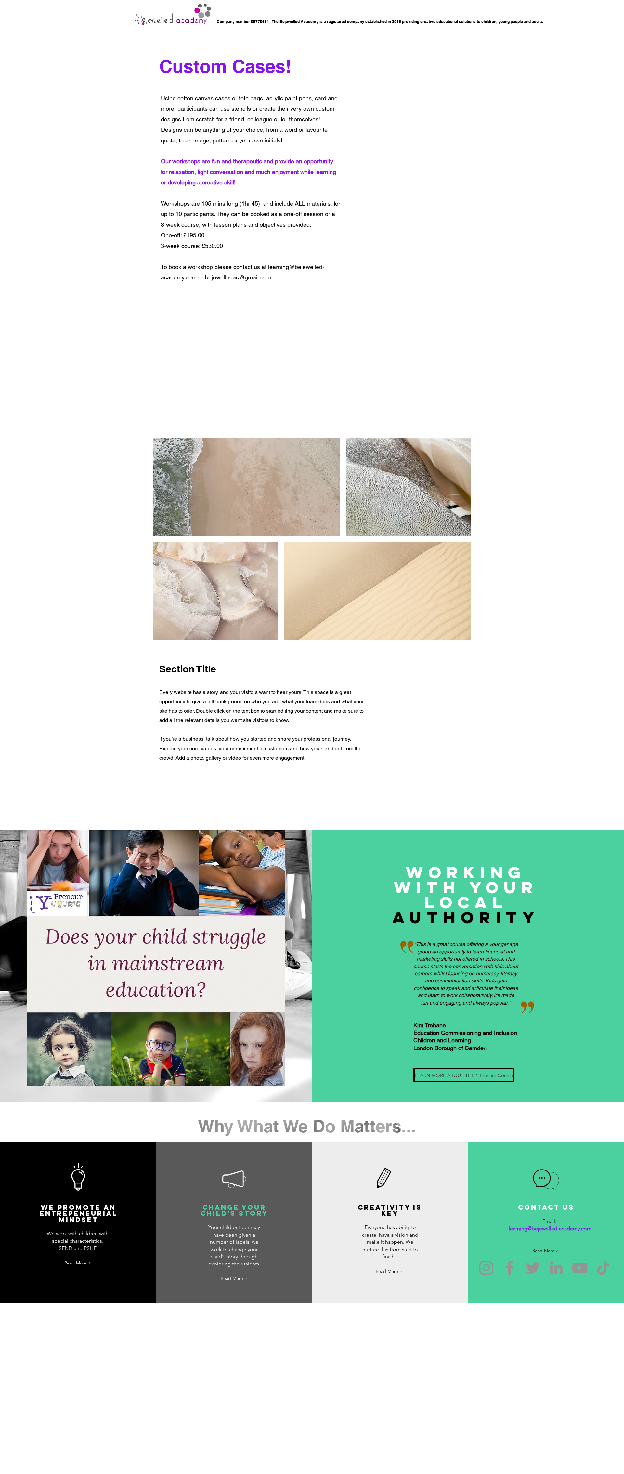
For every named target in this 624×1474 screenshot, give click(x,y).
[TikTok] (603, 1267)
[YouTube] (579, 1267)
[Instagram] (486, 1267)
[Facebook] (509, 1267)
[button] (439, 1075)
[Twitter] (533, 1267)
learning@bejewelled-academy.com (550, 1228)
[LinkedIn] (556, 1267)
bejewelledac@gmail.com (238, 277)
